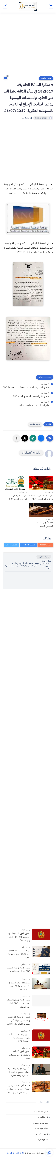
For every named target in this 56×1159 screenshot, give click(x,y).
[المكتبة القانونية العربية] (28, 6)
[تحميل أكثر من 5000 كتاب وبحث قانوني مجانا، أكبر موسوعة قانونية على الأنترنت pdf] (41, 1018)
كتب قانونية (43, 1117)
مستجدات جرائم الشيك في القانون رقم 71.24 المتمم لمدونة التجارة (19, 986)
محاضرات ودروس (40, 1123)
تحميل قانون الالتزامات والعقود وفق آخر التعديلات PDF (19, 1055)
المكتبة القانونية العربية (15, 1153)
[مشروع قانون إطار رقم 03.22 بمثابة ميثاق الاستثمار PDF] (41, 483)
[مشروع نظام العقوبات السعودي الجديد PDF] (15, 483)
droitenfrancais (41, 117)
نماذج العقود (43, 1139)
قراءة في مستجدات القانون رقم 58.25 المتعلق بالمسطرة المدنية (19, 954)
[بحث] (5, 6)
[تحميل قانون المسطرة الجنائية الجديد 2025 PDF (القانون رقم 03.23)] (41, 1000)
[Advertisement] (28, 46)
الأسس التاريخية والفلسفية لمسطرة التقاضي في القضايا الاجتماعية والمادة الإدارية (19, 1072)
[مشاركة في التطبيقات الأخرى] (16, 438)
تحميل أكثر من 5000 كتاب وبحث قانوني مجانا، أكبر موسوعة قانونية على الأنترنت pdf (18, 1020)
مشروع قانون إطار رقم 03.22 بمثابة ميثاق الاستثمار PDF (26, 387)
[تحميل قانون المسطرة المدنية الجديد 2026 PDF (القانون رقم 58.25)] (41, 934)
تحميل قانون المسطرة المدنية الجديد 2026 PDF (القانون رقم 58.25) (18, 937)
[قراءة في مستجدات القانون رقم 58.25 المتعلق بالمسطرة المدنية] (41, 951)
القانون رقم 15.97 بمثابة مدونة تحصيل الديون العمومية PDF (20, 1038)
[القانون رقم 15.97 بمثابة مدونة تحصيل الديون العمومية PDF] (41, 1035)
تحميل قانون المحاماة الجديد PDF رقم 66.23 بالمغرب (18, 969)
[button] (41, 438)
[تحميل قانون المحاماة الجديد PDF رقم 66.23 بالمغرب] (41, 968)
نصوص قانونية (46, 78)
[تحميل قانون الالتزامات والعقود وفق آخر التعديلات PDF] (41, 1052)
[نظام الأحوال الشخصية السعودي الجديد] (41, 510)
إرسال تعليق (43, 556)
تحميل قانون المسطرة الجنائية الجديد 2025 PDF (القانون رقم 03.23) (18, 1003)
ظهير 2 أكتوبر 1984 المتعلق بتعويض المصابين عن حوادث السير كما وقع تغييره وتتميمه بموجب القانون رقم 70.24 (18, 1089)
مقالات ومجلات (41, 1128)
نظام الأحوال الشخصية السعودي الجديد (32, 405)
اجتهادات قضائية (41, 1111)
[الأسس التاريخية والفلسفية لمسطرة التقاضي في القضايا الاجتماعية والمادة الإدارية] (41, 1069)
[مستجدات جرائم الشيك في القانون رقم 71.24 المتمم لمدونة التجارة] (41, 983)
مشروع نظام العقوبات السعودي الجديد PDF (31, 396)
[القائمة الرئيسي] (51, 6)
